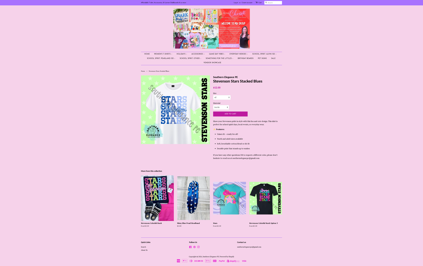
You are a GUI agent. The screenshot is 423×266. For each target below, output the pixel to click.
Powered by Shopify (227, 257)
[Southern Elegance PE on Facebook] (190, 247)
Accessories (197, 54)
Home (147, 54)
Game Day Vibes (216, 54)
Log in (236, 3)
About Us (144, 250)
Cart (260, 3)
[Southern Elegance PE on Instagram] (198, 247)
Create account (247, 3)
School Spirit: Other (190, 58)
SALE (273, 58)
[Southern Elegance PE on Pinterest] (194, 247)
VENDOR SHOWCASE (212, 63)
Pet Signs (262, 58)
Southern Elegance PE (211, 257)
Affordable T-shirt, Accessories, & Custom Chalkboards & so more (163, 3)
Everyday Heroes (238, 54)
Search (143, 247)
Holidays (181, 54)
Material (216, 103)
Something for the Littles (219, 58)
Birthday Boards (245, 58)
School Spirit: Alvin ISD (263, 54)
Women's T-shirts (162, 54)
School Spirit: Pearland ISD (160, 58)
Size (214, 93)
